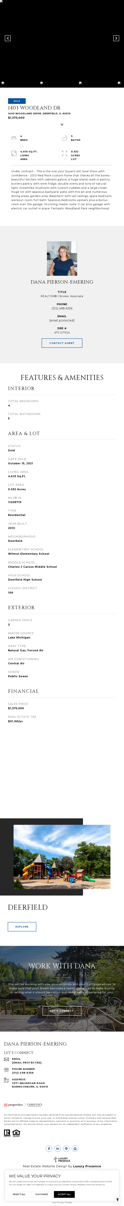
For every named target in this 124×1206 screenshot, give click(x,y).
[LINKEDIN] (57, 1148)
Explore (22, 926)
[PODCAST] (66, 1148)
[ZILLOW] (75, 1148)
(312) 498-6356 (62, 308)
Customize (41, 1194)
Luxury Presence (87, 1166)
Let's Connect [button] (62, 1010)
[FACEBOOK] (49, 1148)
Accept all (64, 1194)
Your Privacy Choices (62, 1202)
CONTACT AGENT (62, 343)
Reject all (19, 1194)
